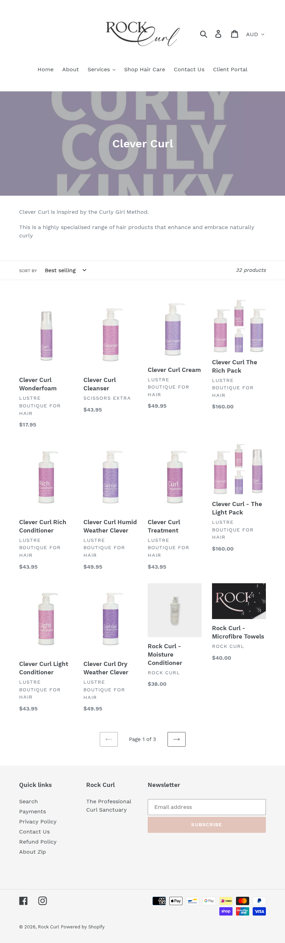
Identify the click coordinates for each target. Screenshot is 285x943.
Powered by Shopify (83, 926)
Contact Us (34, 831)
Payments (32, 811)
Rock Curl (48, 926)
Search (28, 801)
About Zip (32, 851)
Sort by (28, 270)
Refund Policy (38, 841)
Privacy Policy (38, 821)
